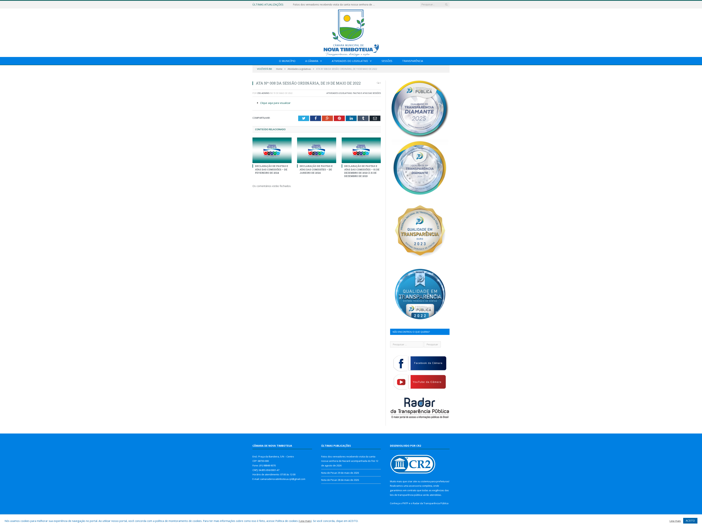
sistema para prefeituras (435, 481)
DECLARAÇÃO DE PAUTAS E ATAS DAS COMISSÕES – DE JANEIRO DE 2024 (316, 169)
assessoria (415, 485)
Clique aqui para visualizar (275, 103)
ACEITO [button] (690, 520)
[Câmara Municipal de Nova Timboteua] (351, 32)
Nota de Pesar (301, 4)
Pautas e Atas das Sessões (367, 93)
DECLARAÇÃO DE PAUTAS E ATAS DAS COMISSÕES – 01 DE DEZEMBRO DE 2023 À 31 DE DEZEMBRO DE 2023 (362, 171)
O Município (287, 61)
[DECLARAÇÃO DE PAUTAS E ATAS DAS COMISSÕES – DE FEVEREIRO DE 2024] (272, 150)
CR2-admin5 (263, 93)
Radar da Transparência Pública (430, 503)
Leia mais (305, 521)
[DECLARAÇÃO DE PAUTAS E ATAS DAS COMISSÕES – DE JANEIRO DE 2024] (316, 150)
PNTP (405, 503)
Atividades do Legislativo (350, 61)
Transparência (412, 61)
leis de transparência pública (406, 495)
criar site (412, 481)
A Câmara (311, 61)
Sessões (387, 61)
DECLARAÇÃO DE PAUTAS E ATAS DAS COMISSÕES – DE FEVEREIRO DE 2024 (271, 169)
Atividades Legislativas (339, 93)
